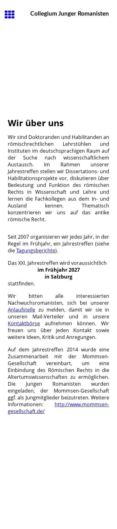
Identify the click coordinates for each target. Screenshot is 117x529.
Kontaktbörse (24, 323)
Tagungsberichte (35, 250)
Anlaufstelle (21, 309)
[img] (58, 58)
